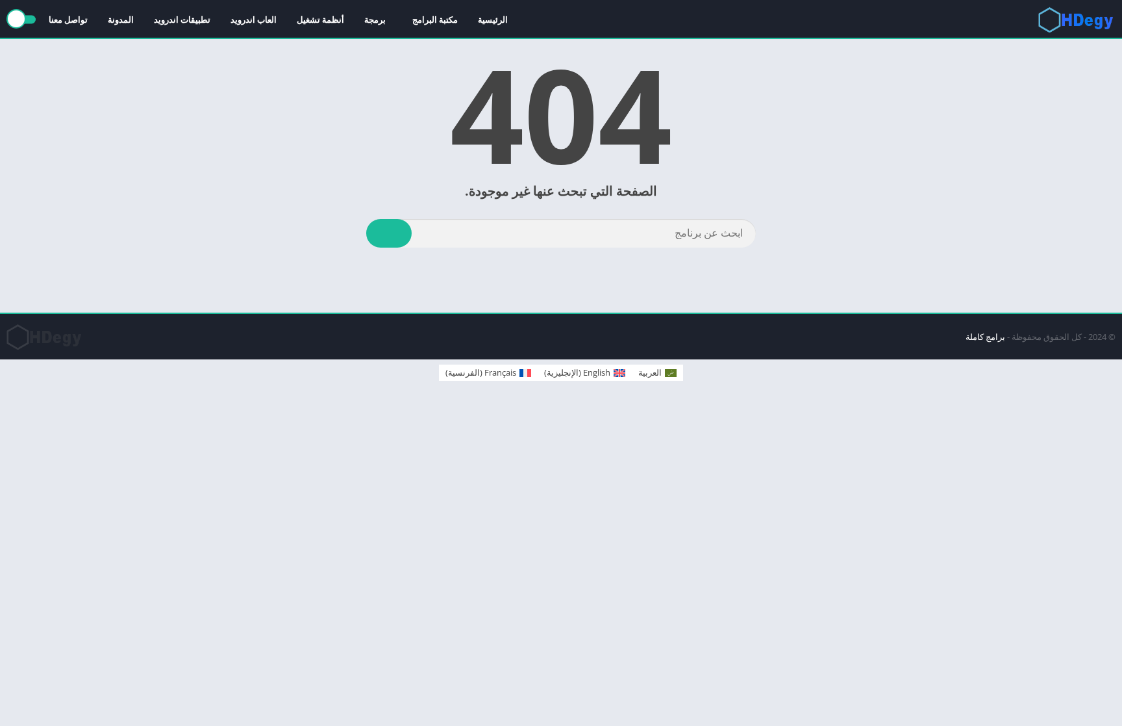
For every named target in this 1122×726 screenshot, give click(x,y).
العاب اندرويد (254, 19)
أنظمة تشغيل (320, 19)
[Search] (389, 233)
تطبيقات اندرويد (182, 19)
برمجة (375, 19)
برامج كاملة (985, 337)
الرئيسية (493, 19)
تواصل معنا (68, 19)
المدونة (121, 19)
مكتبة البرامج (435, 19)
